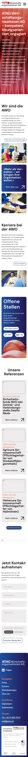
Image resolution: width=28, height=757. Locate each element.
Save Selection (14, 753)
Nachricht (8, 612)
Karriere (5, 686)
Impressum (7, 704)
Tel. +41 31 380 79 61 (11, 717)
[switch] (23, 741)
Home (4, 683)
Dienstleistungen (9, 690)
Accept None (5, 753)
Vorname (8, 587)
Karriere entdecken (19, 263)
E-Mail (7, 604)
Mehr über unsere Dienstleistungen (15, 140)
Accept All (22, 753)
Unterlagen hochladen (13, 628)
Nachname (9, 595)
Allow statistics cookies (10, 744)
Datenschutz (7, 707)
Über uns (6, 694)
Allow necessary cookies (11, 741)
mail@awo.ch (8, 721)
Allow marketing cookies (11, 746)
